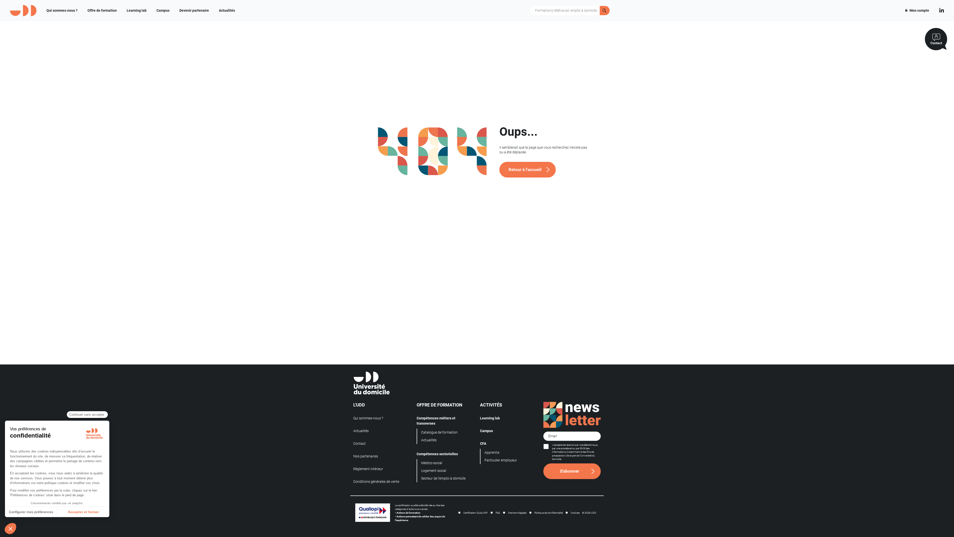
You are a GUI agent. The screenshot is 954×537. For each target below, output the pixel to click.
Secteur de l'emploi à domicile (443, 478)
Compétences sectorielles (437, 454)
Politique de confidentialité (548, 512)
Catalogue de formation (439, 432)
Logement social (433, 471)
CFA (483, 444)
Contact (359, 444)
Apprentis (491, 452)
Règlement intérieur (368, 469)
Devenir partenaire (194, 10)
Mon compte (919, 10)
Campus (163, 10)
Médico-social (431, 463)
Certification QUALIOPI (475, 512)
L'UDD (359, 405)
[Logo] (23, 10)
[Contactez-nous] (936, 39)
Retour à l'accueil (525, 169)
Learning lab (137, 10)
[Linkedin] (941, 9)
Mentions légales (517, 512)
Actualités (227, 10)
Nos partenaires (365, 456)
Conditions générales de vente (376, 482)
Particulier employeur (500, 460)
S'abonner (569, 471)
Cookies (575, 512)
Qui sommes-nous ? (62, 10)
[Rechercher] (605, 10)
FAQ (498, 512)
